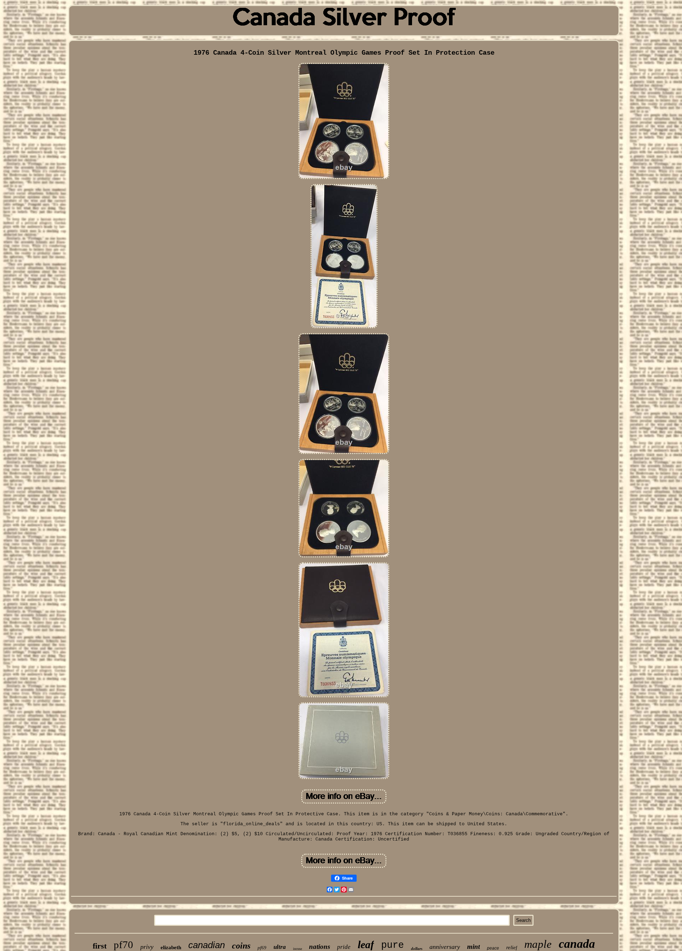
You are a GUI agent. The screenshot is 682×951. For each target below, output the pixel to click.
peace (493, 948)
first (100, 945)
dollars (416, 948)
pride (344, 947)
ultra (280, 947)
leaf (366, 944)
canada (577, 943)
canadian (206, 945)
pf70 (123, 944)
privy (146, 946)
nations (319, 946)
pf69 (262, 947)
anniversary (444, 946)
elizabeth (171, 947)
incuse (297, 949)
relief (511, 947)
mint (473, 946)
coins (241, 945)
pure (392, 945)
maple (538, 944)
